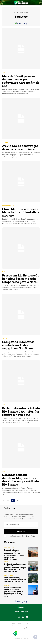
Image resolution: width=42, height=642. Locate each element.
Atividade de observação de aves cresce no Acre (20, 147)
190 (18, 500)
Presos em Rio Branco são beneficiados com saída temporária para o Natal (20, 278)
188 (8, 500)
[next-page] (23, 500)
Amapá (6, 585)
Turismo (5, 142)
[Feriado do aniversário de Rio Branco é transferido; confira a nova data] (21, 381)
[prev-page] (3, 500)
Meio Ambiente (8, 205)
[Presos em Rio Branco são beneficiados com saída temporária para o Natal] (21, 248)
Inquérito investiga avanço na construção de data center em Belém (15, 579)
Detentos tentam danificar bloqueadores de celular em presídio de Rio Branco (20, 479)
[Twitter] (23, 616)
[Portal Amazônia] (21, 3)
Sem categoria (9, 547)
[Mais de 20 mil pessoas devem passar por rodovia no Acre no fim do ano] (21, 48)
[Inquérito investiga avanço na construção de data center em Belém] (33, 578)
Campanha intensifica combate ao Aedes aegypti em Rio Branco (18, 345)
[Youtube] (27, 616)
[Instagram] (18, 616)
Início (16, 12)
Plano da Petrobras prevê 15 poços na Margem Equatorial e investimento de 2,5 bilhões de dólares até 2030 (13, 592)
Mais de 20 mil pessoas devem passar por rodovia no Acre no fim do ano (21, 81)
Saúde (4, 338)
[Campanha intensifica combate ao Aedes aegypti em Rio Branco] (21, 314)
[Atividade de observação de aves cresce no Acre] (21, 118)
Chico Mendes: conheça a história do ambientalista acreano (21, 212)
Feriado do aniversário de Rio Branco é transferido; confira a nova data (21, 411)
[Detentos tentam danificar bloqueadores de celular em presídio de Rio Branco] (21, 447)
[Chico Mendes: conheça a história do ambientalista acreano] (21, 181)
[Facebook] (14, 616)
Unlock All (21, 531)
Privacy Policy (30, 536)
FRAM (6, 561)
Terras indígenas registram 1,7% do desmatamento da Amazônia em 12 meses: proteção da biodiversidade (14, 554)
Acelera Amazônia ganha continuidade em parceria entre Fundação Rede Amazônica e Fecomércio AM (15, 567)
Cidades (5, 72)
